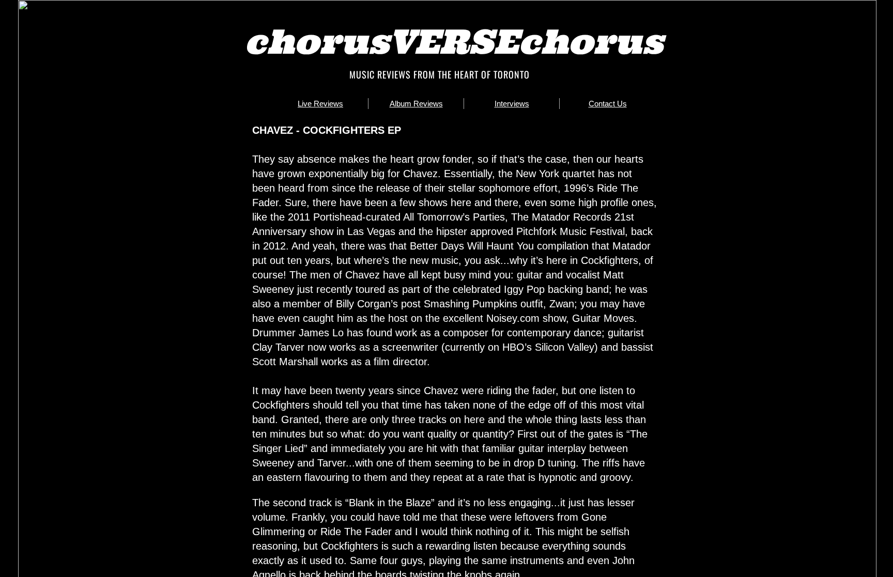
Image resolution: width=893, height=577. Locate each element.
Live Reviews (320, 103)
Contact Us (608, 103)
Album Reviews (416, 103)
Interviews (512, 103)
